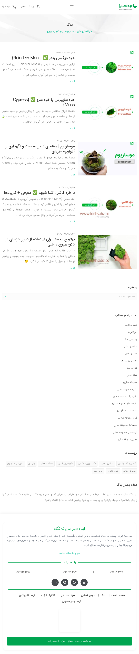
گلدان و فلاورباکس (127, 463)
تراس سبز (98, 471)
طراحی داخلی (130, 346)
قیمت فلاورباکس (27, 595)
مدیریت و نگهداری (126, 411)
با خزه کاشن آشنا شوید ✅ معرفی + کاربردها (39, 193)
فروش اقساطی (88, 595)
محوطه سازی (130, 382)
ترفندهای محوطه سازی (123, 404)
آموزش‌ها (132, 332)
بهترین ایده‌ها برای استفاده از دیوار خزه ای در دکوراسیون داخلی (40, 242)
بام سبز (31, 463)
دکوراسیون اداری (65, 463)
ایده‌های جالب (129, 339)
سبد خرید (6, 6)
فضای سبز (132, 368)
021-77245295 (23, 572)
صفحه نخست (118, 595)
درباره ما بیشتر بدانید (69, 553)
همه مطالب (131, 325)
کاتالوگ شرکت (48, 595)
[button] (14, 7)
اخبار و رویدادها (129, 361)
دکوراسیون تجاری (15, 463)
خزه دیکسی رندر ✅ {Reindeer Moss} (43, 58)
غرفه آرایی (132, 375)
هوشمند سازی (46, 463)
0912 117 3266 (116, 572)
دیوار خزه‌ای (113, 471)
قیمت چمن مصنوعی (71, 602)
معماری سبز (131, 354)
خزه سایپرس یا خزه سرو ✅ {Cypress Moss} (44, 102)
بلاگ (103, 595)
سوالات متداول (68, 595)
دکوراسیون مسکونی (87, 463)
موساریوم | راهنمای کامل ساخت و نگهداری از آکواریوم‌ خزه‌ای (40, 149)
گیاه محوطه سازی (126, 389)
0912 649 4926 (70, 572)
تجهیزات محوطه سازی (124, 396)
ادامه (72, 81)
